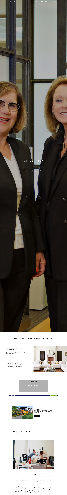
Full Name (8, 355)
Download (8, 369)
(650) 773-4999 (53, 1)
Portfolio (36, 1)
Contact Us (46, 1)
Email (8, 360)
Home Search (41, 1)
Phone (8, 357)
